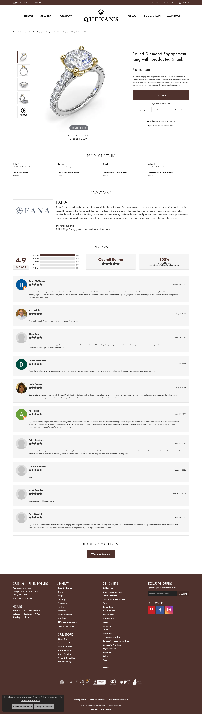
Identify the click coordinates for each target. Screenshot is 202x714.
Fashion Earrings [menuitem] (66, 626)
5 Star (36, 255)
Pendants (92, 229)
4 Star (36, 258)
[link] (21, 2)
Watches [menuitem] (62, 618)
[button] (156, 2)
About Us (62, 639)
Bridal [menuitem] (60, 591)
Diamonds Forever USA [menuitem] (114, 599)
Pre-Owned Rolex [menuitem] (111, 637)
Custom (66, 16)
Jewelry (47, 16)
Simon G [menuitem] (107, 652)
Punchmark (106, 710)
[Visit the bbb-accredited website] (99, 682)
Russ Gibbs (35, 310)
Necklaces (82, 229)
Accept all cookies (44, 706)
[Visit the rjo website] (113, 682)
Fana (104, 167)
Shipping (141, 109)
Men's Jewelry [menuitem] (65, 614)
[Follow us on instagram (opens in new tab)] (169, 610)
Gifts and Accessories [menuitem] (68, 622)
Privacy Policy (64, 661)
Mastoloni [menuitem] (107, 633)
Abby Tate (34, 334)
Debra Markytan (37, 360)
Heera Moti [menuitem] (108, 614)
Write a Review (101, 554)
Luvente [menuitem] (107, 629)
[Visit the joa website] (137, 682)
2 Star (36, 265)
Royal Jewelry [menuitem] (109, 648)
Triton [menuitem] (105, 663)
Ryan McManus (37, 281)
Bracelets (105, 229)
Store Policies (64, 654)
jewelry (23, 32)
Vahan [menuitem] (106, 667)
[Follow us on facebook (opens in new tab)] (160, 610)
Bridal (28, 16)
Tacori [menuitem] (105, 660)
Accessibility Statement (118, 699)
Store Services (65, 650)
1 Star (36, 268)
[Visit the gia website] (66, 682)
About (133, 16)
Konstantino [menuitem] (108, 618)
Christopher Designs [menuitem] (112, 591)
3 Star (36, 261)
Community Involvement (70, 642)
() (77, 255)
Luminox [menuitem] (107, 626)
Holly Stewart (36, 384)
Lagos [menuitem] (105, 622)
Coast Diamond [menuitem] (110, 595)
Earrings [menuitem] (62, 599)
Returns (160, 109)
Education (152, 16)
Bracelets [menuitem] (62, 610)
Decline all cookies (22, 706)
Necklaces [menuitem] (63, 607)
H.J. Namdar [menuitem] (109, 610)
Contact (173, 16)
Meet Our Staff (65, 646)
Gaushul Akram (37, 466)
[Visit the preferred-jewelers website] (83, 682)
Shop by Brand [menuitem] (65, 588)
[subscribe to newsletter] (183, 593)
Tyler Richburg (36, 440)
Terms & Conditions (67, 658)
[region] (79, 84)
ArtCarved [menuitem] (108, 588)
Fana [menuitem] (105, 603)
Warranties (179, 109)
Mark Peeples (36, 490)
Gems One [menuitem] (108, 607)
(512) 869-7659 (78, 139)
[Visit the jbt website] (125, 682)
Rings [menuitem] (60, 595)
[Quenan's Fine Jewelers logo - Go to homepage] (101, 15)
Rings (65, 229)
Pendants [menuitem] (62, 603)
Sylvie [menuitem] (106, 656)
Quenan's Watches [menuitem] (112, 644)
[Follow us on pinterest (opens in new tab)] (151, 610)
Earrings (72, 229)
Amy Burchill (35, 514)
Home (15, 32)
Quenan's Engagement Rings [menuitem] (117, 641)
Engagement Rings (43, 32)
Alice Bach (34, 410)
